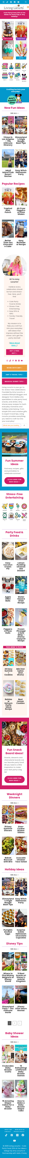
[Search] (24, 425)
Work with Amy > (14, 368)
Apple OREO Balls (8, 599)
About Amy (8, 1129)
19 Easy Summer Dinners (8, 828)
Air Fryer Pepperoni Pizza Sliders (21, 211)
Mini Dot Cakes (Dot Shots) (20, 672)
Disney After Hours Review (21, 1008)
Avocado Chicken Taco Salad (21, 860)
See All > (14, 113)
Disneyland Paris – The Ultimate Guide (8, 1009)
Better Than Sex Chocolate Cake (8, 243)
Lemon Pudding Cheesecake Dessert (21, 567)
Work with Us (19, 1129)
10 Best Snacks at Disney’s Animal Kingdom (21, 977)
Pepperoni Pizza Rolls (8, 631)
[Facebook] (14, 2)
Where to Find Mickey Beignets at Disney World (8, 977)
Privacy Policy (19, 1131)
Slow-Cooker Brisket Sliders (21, 829)
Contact (8, 1131)
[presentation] (8, 125)
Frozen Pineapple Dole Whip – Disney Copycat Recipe (21, 635)
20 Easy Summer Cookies (8, 672)
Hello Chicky (22, 1153)
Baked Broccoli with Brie (8, 860)
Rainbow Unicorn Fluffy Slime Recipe (9, 704)
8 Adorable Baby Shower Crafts (8, 1069)
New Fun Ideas (14, 108)
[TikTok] (7, 2)
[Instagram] (3, 2)
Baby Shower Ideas (14, 1035)
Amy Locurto (18, 1151)
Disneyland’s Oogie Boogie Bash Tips (21, 140)
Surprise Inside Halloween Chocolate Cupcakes (21, 934)
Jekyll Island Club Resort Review (8, 173)
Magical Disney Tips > (14, 381)
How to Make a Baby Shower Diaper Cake (21, 1106)
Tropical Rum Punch (8, 210)
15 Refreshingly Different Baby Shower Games (21, 1071)
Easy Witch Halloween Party (21, 172)
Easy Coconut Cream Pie (7, 566)
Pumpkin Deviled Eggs (8, 932)
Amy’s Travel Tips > (14, 375)
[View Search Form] (25, 2)
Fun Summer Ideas (14, 462)
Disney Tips (14, 943)
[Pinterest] (11, 2)
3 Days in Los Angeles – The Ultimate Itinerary (8, 141)
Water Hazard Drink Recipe (21, 600)
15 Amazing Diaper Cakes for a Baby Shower (8, 1105)
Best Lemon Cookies (20, 701)
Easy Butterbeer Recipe (21, 242)
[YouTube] (18, 2)
